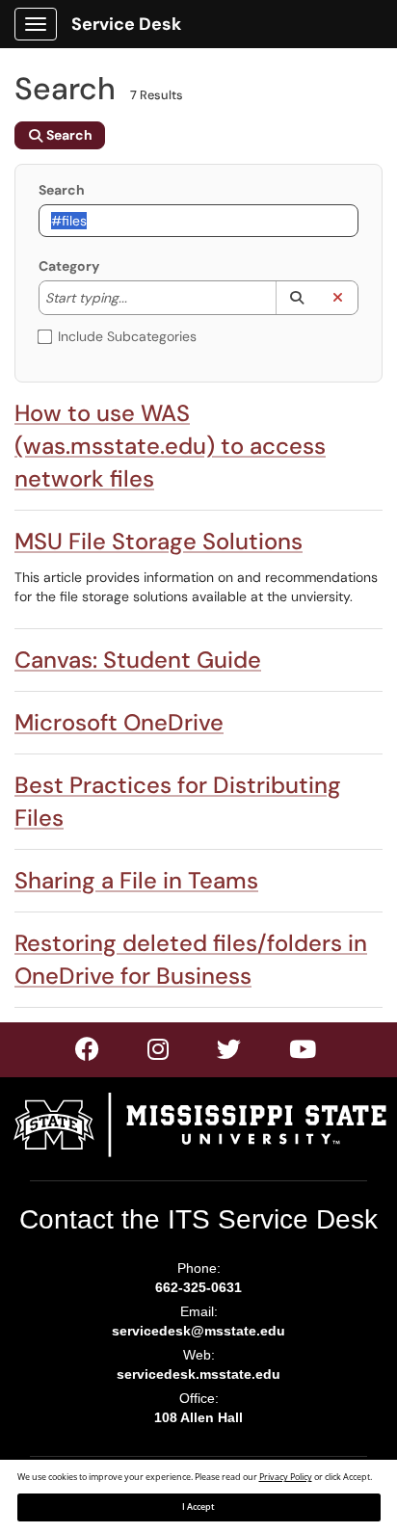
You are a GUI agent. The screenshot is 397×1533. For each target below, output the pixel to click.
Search (62, 189)
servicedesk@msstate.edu (198, 1330)
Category (69, 266)
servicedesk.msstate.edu (198, 1374)
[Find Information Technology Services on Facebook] (88, 1053)
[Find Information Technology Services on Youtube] (303, 1053)
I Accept (198, 1507)
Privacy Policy (285, 1477)
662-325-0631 (198, 1287)
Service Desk (126, 24)
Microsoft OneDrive (119, 722)
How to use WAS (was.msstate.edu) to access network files (170, 445)
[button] (296, 297)
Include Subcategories (127, 336)
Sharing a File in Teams (136, 880)
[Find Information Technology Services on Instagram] (230, 1053)
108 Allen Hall (198, 1417)
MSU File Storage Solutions (158, 541)
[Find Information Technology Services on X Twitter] (159, 1053)
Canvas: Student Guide (137, 659)
